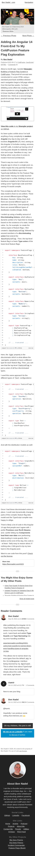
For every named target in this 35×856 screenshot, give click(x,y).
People (18, 829)
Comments (11, 64)
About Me (21, 826)
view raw (30, 348)
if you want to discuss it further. (17, 733)
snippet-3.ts (5, 502)
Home (7, 824)
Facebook (26, 815)
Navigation (29, 2)
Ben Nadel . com (8, 2)
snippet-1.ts (5, 348)
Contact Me (8, 829)
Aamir (11, 682)
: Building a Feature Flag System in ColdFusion (16, 71)
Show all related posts (27, 599)
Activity (15, 824)
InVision (11, 832)
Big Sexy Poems (16, 840)
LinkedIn (15, 815)
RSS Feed (21, 832)
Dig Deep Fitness (16, 843)
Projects (11, 826)
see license (23, 751)
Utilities (26, 829)
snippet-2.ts (5, 438)
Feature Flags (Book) (17, 848)
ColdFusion (21, 62)
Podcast (24, 824)
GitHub (20, 348)
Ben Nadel (7, 59)
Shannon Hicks (8, 31)
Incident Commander (16, 845)
